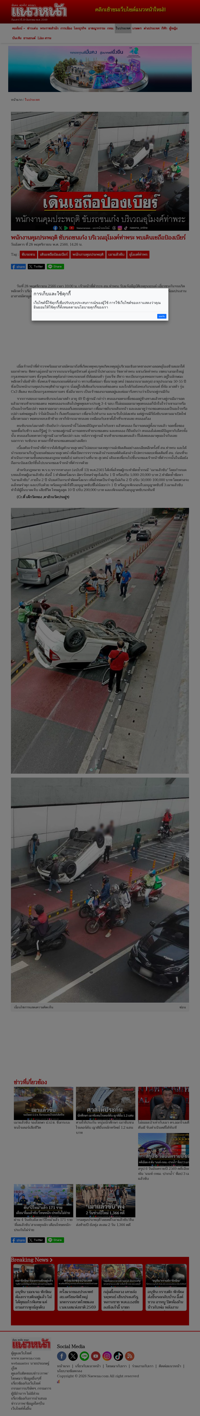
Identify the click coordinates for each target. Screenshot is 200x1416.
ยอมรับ (162, 316)
